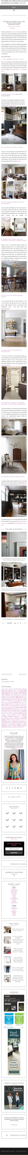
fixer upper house (12, 739)
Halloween (19, 689)
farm (14, 704)
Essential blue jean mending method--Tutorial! (18, 950)
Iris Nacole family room (13, 147)
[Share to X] (15, 623)
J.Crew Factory (14, 908)
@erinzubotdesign (5, 365)
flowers (25, 704)
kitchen (5, 710)
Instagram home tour (13, 690)
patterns (24, 715)
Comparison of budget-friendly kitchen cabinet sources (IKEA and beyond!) (18, 978)
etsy (26, 702)
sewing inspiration (15, 719)
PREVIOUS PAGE (6, 674)
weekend (21, 727)
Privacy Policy (14, 1124)
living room (19, 710)
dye (20, 702)
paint (20, 713)
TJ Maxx (14, 897)
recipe (6, 718)
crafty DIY (19, 701)
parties (13, 715)
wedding (3, 727)
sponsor (14, 721)
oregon (10, 713)
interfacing (21, 709)
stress (11, 722)
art (7, 696)
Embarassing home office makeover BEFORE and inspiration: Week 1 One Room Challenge (14, 589)
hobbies (12, 707)
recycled (16, 718)
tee (16, 722)
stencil (7, 722)
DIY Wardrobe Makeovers (7, 689)
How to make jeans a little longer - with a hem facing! (18, 969)
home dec (23, 707)
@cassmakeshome (5, 217)
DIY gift (15, 689)
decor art (3, 702)
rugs (20, 718)
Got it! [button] (14, 7)
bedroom (18, 698)
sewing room (24, 719)
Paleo (9, 692)
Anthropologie (14, 890)
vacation (14, 725)
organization (15, 713)
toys (22, 724)
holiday (16, 707)
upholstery (8, 725)
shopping (4, 721)
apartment (3, 696)
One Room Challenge (16, 32)
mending (24, 710)
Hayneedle (14, 893)
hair (20, 705)
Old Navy (14, 912)
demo (7, 702)
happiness (24, 705)
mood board (4, 712)
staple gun (3, 722)
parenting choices (5, 714)
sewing (24, 718)
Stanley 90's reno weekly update (13, 693)
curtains (25, 700)
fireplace (17, 704)
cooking (9, 700)
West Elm (14, 901)
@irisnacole (18, 161)
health (8, 707)
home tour (16, 709)
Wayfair (14, 900)
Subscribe (14, 852)
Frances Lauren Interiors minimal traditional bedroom (13, 403)
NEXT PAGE (22, 674)
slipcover (10, 721)
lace (9, 710)
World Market (14, 902)
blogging (3, 699)
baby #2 (21, 696)
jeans (25, 709)
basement (3, 698)
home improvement (7, 709)
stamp (25, 721)
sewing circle (5, 719)
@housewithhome (5, 308)
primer (21, 716)
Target (14, 895)
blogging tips (8, 699)
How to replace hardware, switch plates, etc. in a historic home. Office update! (14, 559)
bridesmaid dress (19, 699)
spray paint (20, 721)
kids (2, 710)
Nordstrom (14, 911)
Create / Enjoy (9, 1151)
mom (6, 737)
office (7, 713)
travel (25, 724)
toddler (8, 724)
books (12, 699)
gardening (14, 705)
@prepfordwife (12, 105)
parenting (24, 713)
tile (6, 724)
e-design (22, 702)
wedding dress (15, 727)
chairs (2, 700)
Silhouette (17, 692)
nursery (3, 713)
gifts (18, 705)
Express (14, 907)
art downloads (11, 696)
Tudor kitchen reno (15, 695)
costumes (13, 700)
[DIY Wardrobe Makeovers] (14, 1109)
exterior (3, 704)
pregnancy (16, 716)
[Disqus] (14, 650)
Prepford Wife (9, 94)
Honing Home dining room (14, 476)
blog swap (24, 698)
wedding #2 (9, 727)
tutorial (3, 725)
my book (10, 712)
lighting (14, 710)
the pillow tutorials (22, 722)
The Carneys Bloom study (13, 59)
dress (17, 702)
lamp (11, 710)
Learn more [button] (22, 3)
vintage (19, 725)
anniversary (24, 695)
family (11, 704)
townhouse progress (16, 724)
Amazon (14, 888)
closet (6, 700)
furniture (7, 705)
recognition (10, 718)
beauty (13, 698)
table (14, 722)
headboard (3, 707)
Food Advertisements (14, 1135)
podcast (10, 716)
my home (24, 712)
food (2, 705)
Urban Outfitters (14, 898)
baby (16, 696)
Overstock (14, 894)
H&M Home (14, 891)
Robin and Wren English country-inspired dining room (14, 240)
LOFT (14, 909)
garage (10, 705)
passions (18, 714)
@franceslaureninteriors (11, 418)
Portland (13, 692)
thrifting (3, 724)
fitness (21, 704)
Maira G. (24, 1151)
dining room (11, 702)
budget (25, 699)
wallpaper (24, 725)
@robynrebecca (15, 260)
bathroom (9, 698)
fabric (7, 704)
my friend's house (16, 712)
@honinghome (22, 484)
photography (4, 716)
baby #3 (25, 696)
